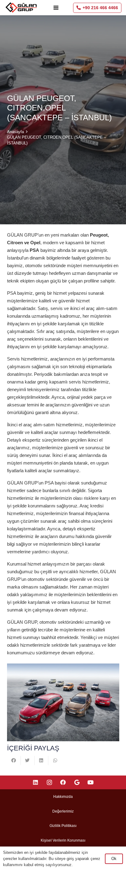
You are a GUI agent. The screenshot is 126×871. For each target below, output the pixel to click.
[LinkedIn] (36, 782)
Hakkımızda (63, 796)
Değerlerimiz (63, 811)
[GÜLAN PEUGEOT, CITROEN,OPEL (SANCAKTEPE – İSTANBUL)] (63, 702)
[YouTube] (91, 782)
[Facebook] (63, 782)
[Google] (77, 782)
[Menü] (56, 7)
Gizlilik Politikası (63, 826)
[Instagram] (49, 782)
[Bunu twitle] (28, 760)
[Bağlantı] (22, 8)
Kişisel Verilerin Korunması (63, 840)
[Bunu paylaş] (14, 760)
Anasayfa (15, 131)
